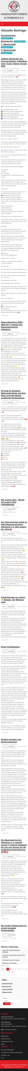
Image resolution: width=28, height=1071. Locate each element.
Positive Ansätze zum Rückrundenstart (11, 740)
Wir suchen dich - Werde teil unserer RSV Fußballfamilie (12, 502)
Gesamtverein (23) (7, 983)
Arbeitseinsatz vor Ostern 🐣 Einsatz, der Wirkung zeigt (13, 599)
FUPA (2, 1058)
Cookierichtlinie (7, 1041)
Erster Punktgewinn (10, 647)
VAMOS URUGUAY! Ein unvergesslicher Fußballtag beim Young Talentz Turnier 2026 (14, 62)
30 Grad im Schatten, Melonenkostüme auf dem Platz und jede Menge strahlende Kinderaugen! (13, 394)
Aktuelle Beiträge (11, 509)
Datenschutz (5, 1039)
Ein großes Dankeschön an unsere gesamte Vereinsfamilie (14, 928)
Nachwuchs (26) (6, 986)
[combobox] (12, 1000)
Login (3, 1044)
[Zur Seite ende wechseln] (18, 972)
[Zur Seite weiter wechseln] (15, 972)
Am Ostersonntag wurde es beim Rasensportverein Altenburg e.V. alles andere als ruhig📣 (14, 526)
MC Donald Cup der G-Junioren (11, 960)
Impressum (5, 1036)
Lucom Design (18, 1067)
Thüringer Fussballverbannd (11, 1052)
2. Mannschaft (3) (7, 992)
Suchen (5, 998)
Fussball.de (5, 1055)
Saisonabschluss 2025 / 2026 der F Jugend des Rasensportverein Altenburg (12, 326)
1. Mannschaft (8, 44)
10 (12, 972)
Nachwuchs (7, 41)
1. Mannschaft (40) (7, 989)
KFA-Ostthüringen (7, 1050)
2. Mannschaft (8, 50)
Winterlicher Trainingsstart (9, 963)
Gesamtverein (8, 35)
